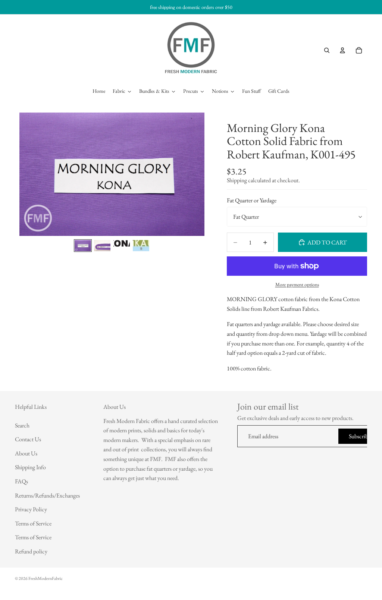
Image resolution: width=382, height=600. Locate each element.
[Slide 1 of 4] (83, 245)
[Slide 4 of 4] (141, 245)
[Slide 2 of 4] (102, 245)
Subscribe (359, 436)
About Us (26, 453)
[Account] (342, 50)
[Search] (327, 50)
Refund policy (31, 551)
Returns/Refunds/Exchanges (47, 495)
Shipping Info (30, 467)
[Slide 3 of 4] (121, 245)
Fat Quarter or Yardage (251, 200)
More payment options (297, 284)
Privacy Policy (31, 509)
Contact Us (28, 439)
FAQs (21, 481)
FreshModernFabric (45, 578)
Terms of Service (33, 523)
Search (22, 425)
